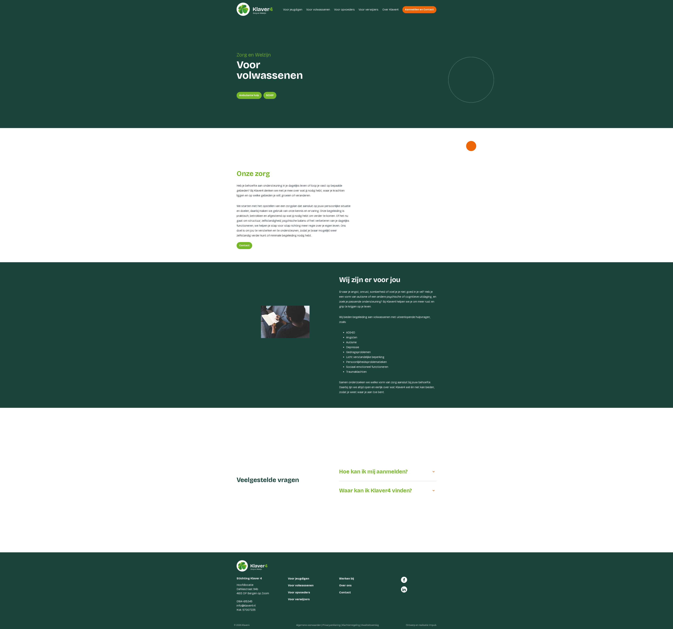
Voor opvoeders (344, 9)
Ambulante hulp (249, 95)
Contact (244, 245)
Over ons (345, 585)
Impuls (432, 625)
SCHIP (270, 95)
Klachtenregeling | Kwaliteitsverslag (360, 625)
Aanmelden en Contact (419, 9)
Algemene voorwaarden (308, 625)
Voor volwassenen (318, 9)
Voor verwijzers (368, 9)
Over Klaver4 (390, 9)
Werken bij (346, 578)
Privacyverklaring (331, 625)
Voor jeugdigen (292, 9)
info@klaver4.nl (246, 605)
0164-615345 (244, 601)
